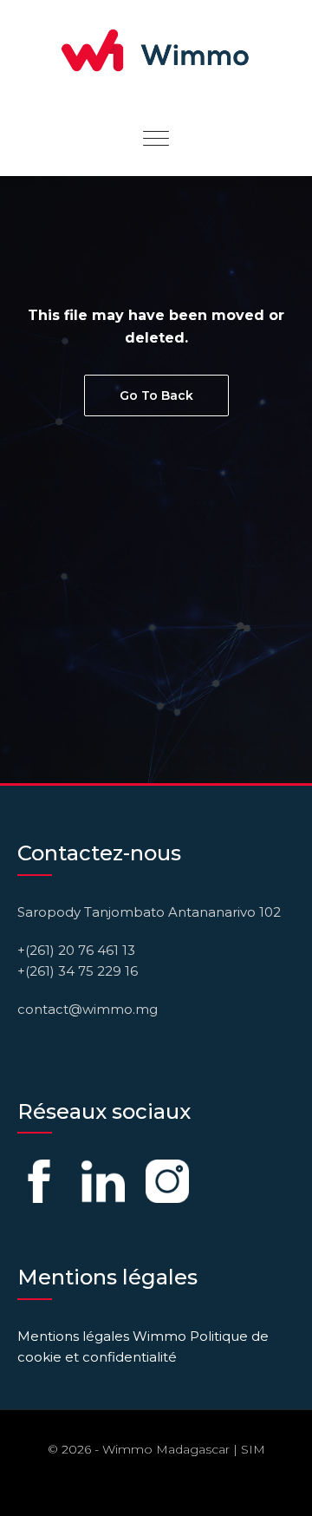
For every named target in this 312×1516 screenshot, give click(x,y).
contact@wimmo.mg (87, 1009)
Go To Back (156, 395)
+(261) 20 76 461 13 (76, 950)
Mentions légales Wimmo (101, 1336)
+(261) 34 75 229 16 (77, 971)
